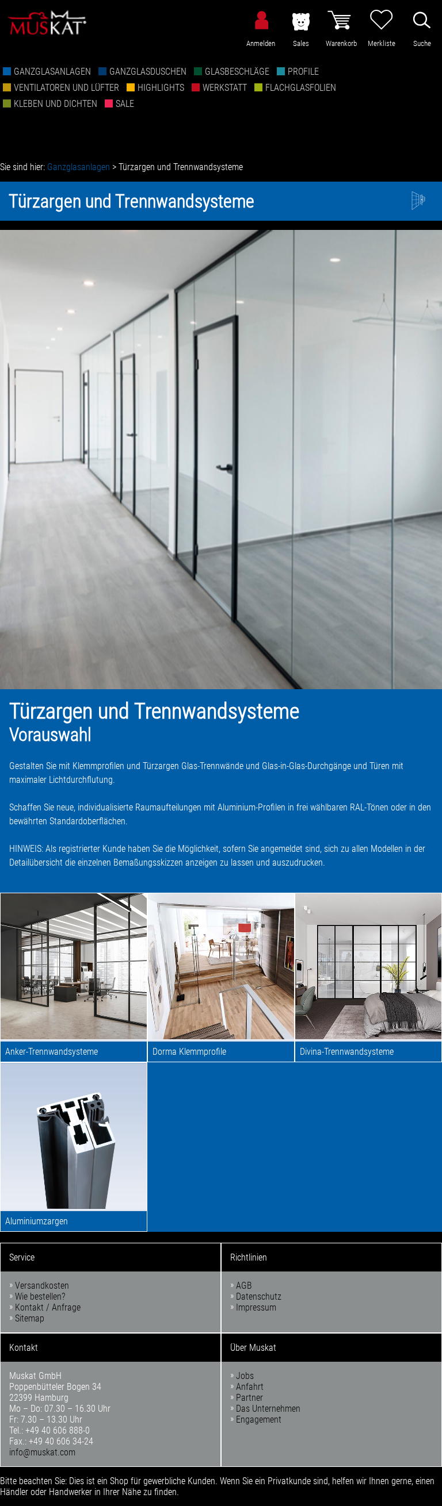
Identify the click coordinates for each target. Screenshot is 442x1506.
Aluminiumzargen (36, 1221)
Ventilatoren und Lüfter (66, 87)
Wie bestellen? (40, 1296)
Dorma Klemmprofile (189, 1051)
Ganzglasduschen (147, 71)
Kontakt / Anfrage (48, 1307)
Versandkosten (42, 1285)
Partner (249, 1397)
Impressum (256, 1307)
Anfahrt (250, 1386)
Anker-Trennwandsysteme (51, 1051)
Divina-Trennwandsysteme (347, 1051)
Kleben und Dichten (55, 103)
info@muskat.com (42, 1452)
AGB (244, 1285)
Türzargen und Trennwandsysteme (181, 167)
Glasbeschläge (237, 71)
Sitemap (29, 1318)
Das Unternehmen (268, 1408)
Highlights (161, 87)
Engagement (258, 1419)
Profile (303, 71)
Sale (125, 103)
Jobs (245, 1375)
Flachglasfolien (300, 87)
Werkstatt (225, 87)
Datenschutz (258, 1296)
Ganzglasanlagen (52, 71)
